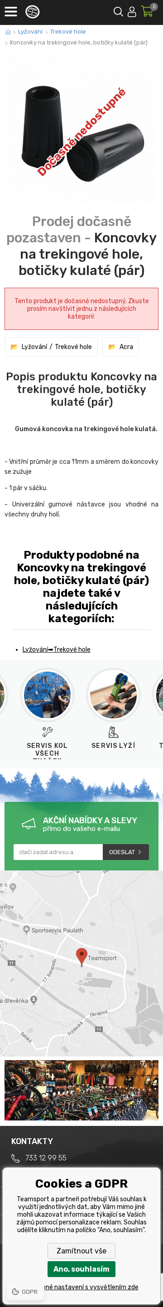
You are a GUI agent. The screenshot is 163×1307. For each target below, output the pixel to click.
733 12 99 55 (46, 1158)
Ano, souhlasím (81, 1269)
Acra (126, 347)
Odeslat (122, 852)
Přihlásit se (132, 10)
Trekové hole (68, 31)
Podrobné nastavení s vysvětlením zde (82, 1287)
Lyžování (30, 31)
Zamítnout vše (81, 1251)
